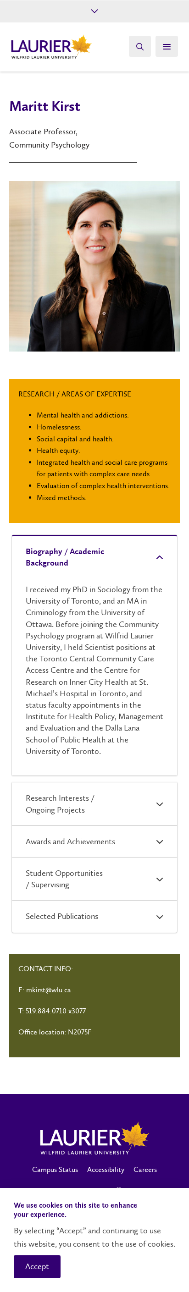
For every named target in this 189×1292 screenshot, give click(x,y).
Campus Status (55, 1169)
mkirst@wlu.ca (48, 989)
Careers (145, 1169)
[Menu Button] (167, 46)
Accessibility (105, 1169)
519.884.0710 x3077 (56, 1010)
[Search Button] (140, 46)
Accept (37, 1266)
